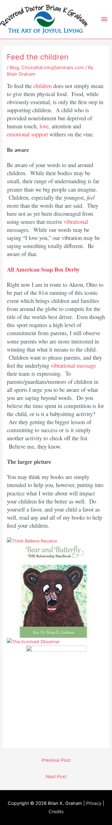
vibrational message (73, 365)
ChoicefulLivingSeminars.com (52, 67)
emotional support (27, 134)
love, (45, 126)
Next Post (56, 776)
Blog (14, 67)
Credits (56, 811)
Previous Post (56, 760)
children (42, 86)
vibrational (76, 221)
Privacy (93, 803)
